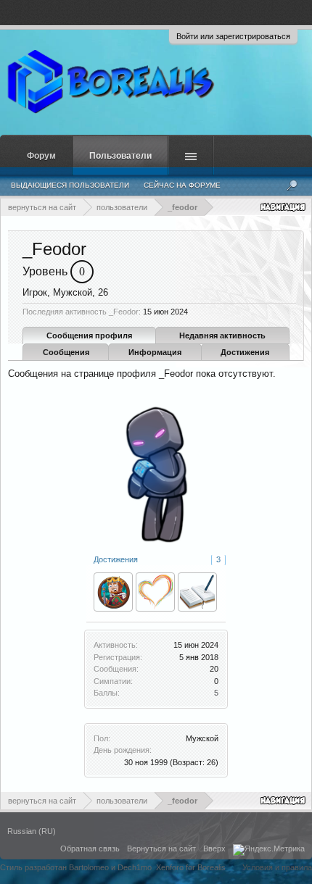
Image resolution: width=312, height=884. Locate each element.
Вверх (214, 848)
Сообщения (66, 352)
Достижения (245, 352)
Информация (154, 352)
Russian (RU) (31, 831)
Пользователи (120, 156)
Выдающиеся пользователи (70, 185)
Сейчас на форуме (182, 185)
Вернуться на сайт (161, 848)
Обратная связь (90, 848)
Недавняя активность (222, 335)
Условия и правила (277, 867)
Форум (41, 156)
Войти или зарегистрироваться (233, 36)
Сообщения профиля (89, 335)
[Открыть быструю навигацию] (284, 207)
